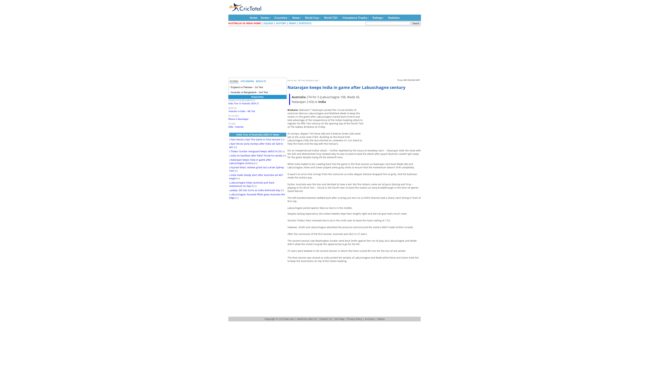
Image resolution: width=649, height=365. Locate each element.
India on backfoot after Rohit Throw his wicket (256, 155)
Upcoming (247, 81)
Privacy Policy (354, 319)
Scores (234, 81)
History (281, 23)
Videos (381, 319)
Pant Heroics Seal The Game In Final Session (256, 139)
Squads (268, 23)
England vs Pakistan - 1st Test (247, 87)
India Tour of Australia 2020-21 (243, 103)
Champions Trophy (354, 18)
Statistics (394, 18)
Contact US (325, 319)
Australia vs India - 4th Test (241, 111)
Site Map (339, 319)
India (230, 127)
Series (265, 18)
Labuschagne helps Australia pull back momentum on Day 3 (251, 184)
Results (261, 81)
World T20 (330, 18)
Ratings (377, 18)
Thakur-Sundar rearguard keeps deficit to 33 (256, 151)
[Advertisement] (325, 52)
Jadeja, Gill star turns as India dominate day (255, 190)
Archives (370, 319)
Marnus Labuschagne (238, 119)
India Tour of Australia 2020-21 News (257, 134)
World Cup (312, 18)
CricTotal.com (286, 319)
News (295, 18)
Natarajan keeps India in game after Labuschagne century (250, 161)
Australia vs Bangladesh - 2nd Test (249, 92)
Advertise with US (307, 319)
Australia (239, 127)
